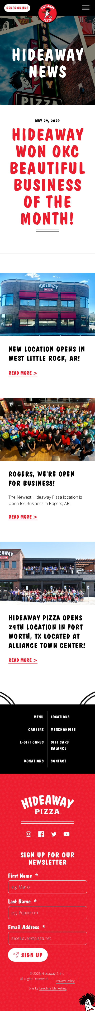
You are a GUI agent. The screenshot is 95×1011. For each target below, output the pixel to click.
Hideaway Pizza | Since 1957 (48, 13)
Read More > (22, 373)
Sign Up (31, 955)
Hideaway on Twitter (54, 834)
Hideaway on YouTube (66, 834)
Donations (34, 761)
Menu (39, 716)
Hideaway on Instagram (28, 834)
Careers (36, 729)
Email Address (26, 927)
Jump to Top (70, 684)
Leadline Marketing (52, 988)
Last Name (22, 901)
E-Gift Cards (32, 742)
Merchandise (63, 729)
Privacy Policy (65, 981)
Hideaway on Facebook (41, 834)
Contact (58, 761)
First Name (23, 875)
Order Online (17, 8)
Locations (60, 716)
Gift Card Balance (60, 745)
